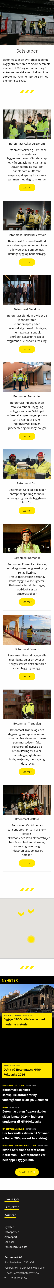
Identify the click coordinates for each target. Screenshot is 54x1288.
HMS (6, 1065)
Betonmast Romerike (27, 558)
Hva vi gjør (11, 1199)
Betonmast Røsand (27, 649)
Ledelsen (9, 1242)
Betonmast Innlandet (27, 396)
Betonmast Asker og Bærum (27, 143)
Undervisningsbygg (13, 1129)
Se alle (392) (26, 1172)
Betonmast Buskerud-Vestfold (27, 235)
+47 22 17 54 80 (18, 1278)
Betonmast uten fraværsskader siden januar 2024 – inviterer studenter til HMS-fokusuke (24, 1116)
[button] (21, 914)
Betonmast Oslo (27, 483)
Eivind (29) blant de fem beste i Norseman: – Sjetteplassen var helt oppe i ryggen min (24, 1155)
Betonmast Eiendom (27, 309)
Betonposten (11, 1232)
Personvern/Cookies (15, 1247)
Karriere (10, 1215)
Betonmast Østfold (27, 819)
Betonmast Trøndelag (27, 723)
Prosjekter (11, 1207)
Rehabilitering (12, 1015)
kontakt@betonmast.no (26, 1273)
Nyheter (9, 1227)
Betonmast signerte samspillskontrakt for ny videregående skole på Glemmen (25, 1095)
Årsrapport (10, 1237)
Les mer (27, 187)
